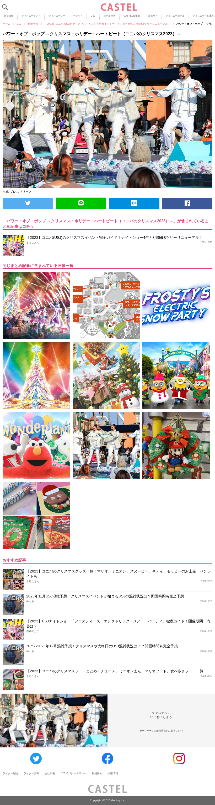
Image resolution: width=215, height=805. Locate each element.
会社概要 (50, 773)
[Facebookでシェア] (187, 203)
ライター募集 (31, 773)
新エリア (153, 15)
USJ (93, 15)
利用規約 (97, 773)
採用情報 (113, 773)
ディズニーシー (57, 15)
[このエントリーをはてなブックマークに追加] (134, 203)
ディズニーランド (31, 15)
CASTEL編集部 (131, 15)
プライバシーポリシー (73, 773)
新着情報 (8, 15)
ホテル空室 (109, 15)
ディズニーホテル (175, 15)
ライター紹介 (10, 773)
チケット (78, 15)
